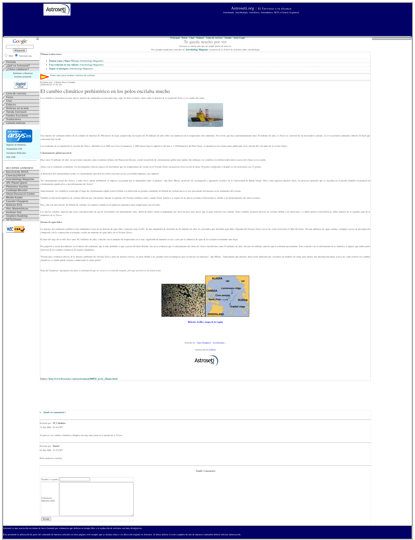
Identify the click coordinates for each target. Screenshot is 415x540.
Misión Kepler (14, 197)
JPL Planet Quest (16, 182)
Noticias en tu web (17, 108)
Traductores (13, 119)
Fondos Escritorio (17, 115)
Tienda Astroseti (16, 111)
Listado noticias (16, 123)
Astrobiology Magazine (20, 179)
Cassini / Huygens (17, 201)
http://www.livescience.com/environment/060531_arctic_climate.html (83, 378)
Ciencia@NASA (16, 175)
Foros (9, 97)
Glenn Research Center (20, 193)
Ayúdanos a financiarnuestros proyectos (23, 75)
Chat (9, 100)
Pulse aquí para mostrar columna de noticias (72, 75)
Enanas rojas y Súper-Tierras (63, 60)
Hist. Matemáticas (17, 208)
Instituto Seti (13, 212)
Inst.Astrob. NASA (17, 171)
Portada (11, 62)
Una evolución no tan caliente (64, 64)
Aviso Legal (239, 38)
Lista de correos (16, 93)
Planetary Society (17, 186)
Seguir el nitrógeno (58, 68)
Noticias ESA (14, 204)
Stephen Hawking (16, 215)
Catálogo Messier (17, 190)
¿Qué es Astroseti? (18, 65)
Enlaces (11, 104)
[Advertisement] (207, 26)
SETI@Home (14, 219)
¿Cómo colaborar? (17, 69)
